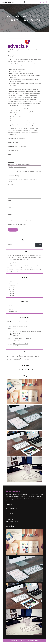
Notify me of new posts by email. (17, 224)
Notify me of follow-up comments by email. (20, 221)
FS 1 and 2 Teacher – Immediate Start (22, 338)
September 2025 (13, 283)
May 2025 (11, 291)
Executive (29, 356)
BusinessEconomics (13, 164)
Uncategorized (11, 162)
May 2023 (11, 295)
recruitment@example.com (12, 521)
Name (9, 200)
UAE (29, 164)
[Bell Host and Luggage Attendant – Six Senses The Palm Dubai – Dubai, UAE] (9, 332)
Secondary (22, 164)
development (12, 305)
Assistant (12, 356)
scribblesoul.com (8, 2)
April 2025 (11, 293)
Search (39, 244)
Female (32, 356)
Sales (11, 359)
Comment (11, 184)
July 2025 (11, 287)
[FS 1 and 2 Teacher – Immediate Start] (9, 339)
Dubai (21, 356)
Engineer (25, 356)
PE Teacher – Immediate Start (20, 344)
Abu (8, 164)
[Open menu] (24, 2)
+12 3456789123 (9, 519)
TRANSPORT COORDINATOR (20, 326)
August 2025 (12, 285)
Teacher (26, 164)
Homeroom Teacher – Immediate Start (22, 321)
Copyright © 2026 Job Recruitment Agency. (20, 640)
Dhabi (19, 164)
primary (8, 359)
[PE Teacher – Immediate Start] (9, 344)
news (10, 307)
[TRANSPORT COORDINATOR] (9, 327)
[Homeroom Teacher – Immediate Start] (9, 322)
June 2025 (11, 289)
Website (10, 214)
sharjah (18, 359)
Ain (10, 356)
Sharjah (11, 309)
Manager (37, 356)
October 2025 (12, 281)
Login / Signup (42, 2)
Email (9, 207)
